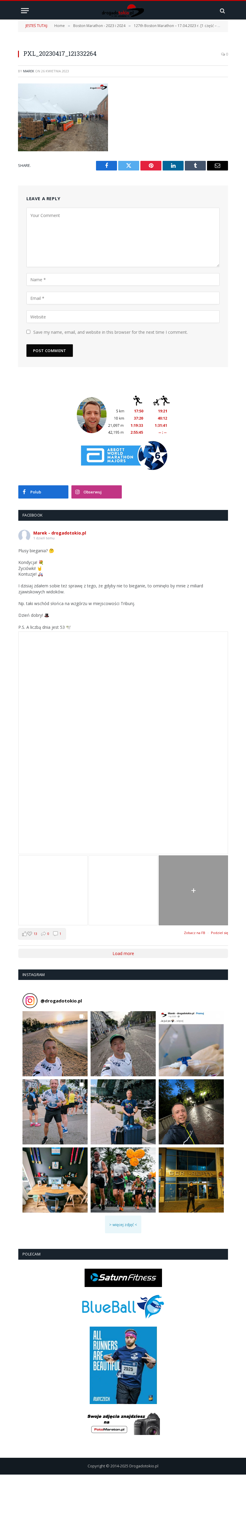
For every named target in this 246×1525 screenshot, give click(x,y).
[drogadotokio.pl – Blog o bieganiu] (123, 10)
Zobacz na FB (194, 932)
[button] (55, 1043)
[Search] (222, 10)
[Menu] (25, 10)
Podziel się (219, 932)
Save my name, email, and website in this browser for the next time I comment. (110, 332)
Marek (28, 71)
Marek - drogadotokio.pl (59, 533)
